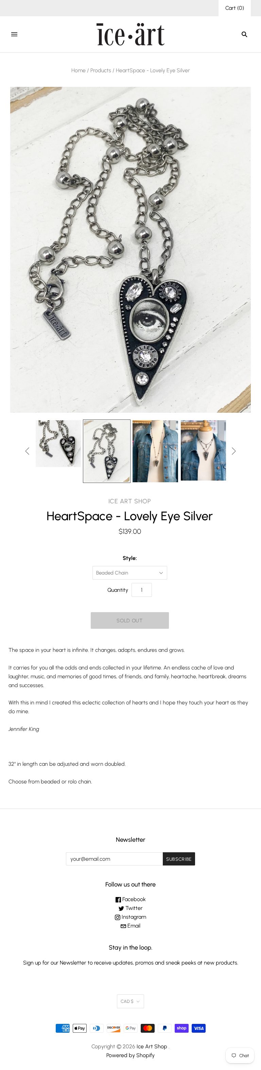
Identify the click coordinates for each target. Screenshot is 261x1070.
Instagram (133, 917)
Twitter (133, 908)
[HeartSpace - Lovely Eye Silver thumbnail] (58, 444)
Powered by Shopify (130, 1055)
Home (78, 70)
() (234, 8)
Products (100, 70)
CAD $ (127, 1001)
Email (133, 925)
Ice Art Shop (129, 501)
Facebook (133, 899)
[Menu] (14, 34)
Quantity (117, 590)
